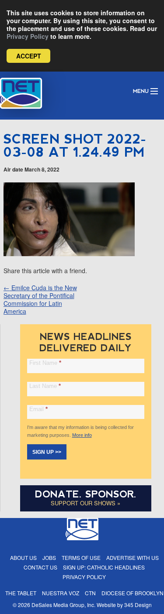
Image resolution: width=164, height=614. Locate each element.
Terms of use (81, 557)
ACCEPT (28, 55)
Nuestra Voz (60, 593)
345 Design (138, 604)
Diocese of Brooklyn (132, 593)
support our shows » (85, 503)
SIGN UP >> (46, 452)
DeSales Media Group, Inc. (63, 604)
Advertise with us (132, 557)
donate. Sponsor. (85, 494)
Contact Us (40, 567)
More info (82, 435)
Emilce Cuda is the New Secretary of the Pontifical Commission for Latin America (40, 299)
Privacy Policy (28, 36)
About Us (23, 557)
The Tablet (20, 593)
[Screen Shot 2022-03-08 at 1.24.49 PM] (69, 253)
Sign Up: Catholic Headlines (104, 567)
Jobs (49, 557)
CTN (90, 593)
